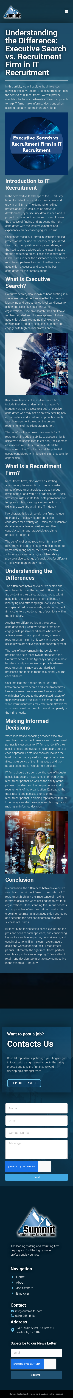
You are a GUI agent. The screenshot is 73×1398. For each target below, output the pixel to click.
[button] (66, 11)
